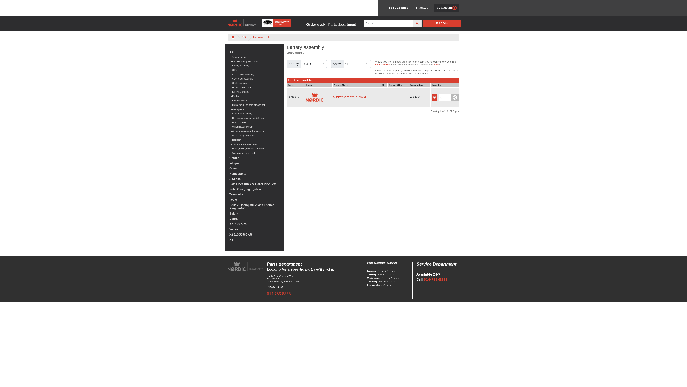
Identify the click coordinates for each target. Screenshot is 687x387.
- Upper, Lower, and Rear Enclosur (246, 148)
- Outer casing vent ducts (242, 135)
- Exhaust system (238, 100)
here (436, 64)
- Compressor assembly (241, 74)
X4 (231, 239)
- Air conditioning (238, 57)
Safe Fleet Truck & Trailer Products (252, 184)
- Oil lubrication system (241, 127)
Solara (233, 213)
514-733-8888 (436, 279)
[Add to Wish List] (434, 97)
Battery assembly (261, 37)
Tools (233, 199)
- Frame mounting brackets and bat (247, 105)
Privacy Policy (275, 287)
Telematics (236, 194)
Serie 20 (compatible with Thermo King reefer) (251, 207)
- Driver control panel (240, 87)
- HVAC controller (238, 122)
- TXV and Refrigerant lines (243, 144)
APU (244, 37)
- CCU (233, 70)
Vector (233, 229)
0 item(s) (443, 23)
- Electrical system (239, 92)
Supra (233, 218)
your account (382, 64)
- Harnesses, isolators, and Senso (246, 118)
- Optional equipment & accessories (247, 131)
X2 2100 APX (238, 224)
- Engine (234, 96)
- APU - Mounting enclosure (243, 61)
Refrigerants (237, 173)
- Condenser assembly (241, 79)
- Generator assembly (240, 114)
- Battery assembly (239, 65)
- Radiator (235, 140)
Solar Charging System (245, 189)
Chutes (234, 157)
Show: (337, 64)
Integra (234, 163)
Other (233, 168)
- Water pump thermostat (242, 153)
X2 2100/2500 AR (240, 234)
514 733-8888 (279, 293)
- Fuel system (236, 109)
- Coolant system (238, 83)
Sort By (294, 64)
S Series (235, 178)
